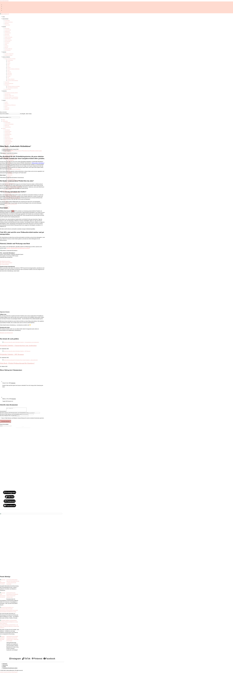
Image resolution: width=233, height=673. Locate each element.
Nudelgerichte (7, 132)
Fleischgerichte (8, 142)
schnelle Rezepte (8, 131)
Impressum (4, 663)
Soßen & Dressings (8, 141)
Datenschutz (5, 665)
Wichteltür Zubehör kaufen (36, 150)
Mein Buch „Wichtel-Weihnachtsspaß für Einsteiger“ (17, 363)
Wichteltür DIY (19, 150)
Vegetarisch (7, 144)
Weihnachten (9, 174)
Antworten (13, 383)
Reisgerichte (7, 135)
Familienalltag (7, 122)
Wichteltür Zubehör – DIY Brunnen (12, 354)
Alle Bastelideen (10, 160)
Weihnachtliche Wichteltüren (38, 163)
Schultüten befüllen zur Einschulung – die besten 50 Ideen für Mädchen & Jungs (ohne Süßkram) (9, 626)
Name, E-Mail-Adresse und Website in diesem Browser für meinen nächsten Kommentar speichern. (22, 418)
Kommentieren (3, 411)
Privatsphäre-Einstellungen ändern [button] (9, 668)
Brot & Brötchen (8, 151)
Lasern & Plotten (8, 189)
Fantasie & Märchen (11, 179)
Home (3, 119)
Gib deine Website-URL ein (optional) (8, 415)
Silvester (9, 176)
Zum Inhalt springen (4, 0)
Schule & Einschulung (9, 124)
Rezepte (4, 128)
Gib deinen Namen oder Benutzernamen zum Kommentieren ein (14, 412)
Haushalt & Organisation (9, 154)
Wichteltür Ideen (8, 193)
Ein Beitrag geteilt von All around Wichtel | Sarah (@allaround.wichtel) (16, 308)
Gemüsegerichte (8, 140)
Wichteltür (13, 150)
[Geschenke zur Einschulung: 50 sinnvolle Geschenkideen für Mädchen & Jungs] (9, 608)
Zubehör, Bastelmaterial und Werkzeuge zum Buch (18, 248)
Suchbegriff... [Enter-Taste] (25, 113)
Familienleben (5, 121)
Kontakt (4, 666)
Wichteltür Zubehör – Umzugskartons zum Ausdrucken (18, 345)
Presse (6, 205)
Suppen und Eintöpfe (9, 138)
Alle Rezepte (7, 129)
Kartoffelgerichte (8, 134)
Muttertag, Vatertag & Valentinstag (14, 169)
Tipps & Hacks (8, 126)
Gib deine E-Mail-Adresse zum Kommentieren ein (10, 414)
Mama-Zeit (7, 125)
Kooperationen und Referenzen (11, 204)
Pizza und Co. (7, 137)
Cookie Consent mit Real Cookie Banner (9, 672)
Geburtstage (7, 182)
